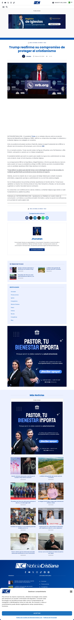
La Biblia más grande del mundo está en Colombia (53, 268)
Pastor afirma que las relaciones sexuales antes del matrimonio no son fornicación (23, 552)
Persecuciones (15, 294)
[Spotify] (49, 572)
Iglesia (12, 298)
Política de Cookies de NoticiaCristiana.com (29, 617)
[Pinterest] (45, 572)
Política (13, 310)
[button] (71, 592)
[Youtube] (5, 2)
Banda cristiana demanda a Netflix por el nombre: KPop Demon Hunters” (26, 269)
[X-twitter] (8, 2)
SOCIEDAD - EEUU (42, 42)
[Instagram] (11, 2)
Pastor (12, 307)
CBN (43, 146)
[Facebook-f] (2, 2)
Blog (12, 320)
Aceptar (37, 613)
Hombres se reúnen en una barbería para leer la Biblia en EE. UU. (23, 527)
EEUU (31, 42)
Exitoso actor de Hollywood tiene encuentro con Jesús (50, 552)
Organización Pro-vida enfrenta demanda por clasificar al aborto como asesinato (51, 527)
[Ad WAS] (37, 28)
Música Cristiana (15, 304)
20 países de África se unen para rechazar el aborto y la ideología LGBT (26, 276)
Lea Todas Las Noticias (37, 249)
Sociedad (34, 42)
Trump (33, 136)
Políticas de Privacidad (50, 617)
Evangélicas (14, 317)
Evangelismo (14, 301)
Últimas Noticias (16, 264)
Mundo (13, 314)
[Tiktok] (14, 2)
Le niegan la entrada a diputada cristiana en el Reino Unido (50, 502)
